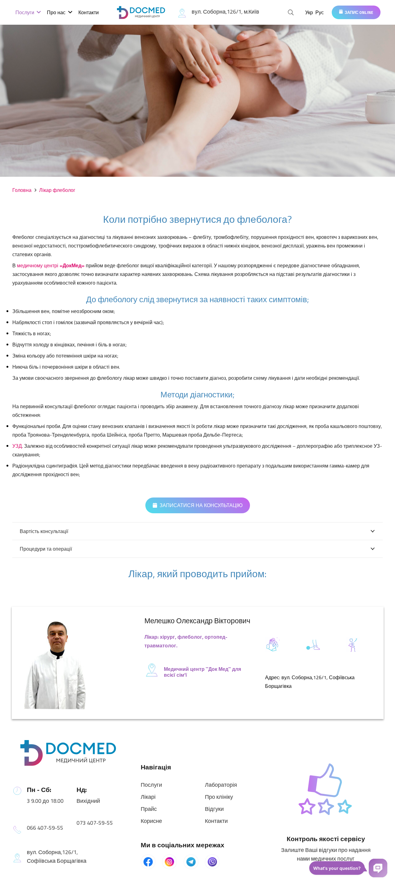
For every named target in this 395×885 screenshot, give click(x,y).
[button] (291, 12)
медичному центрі (51, 265)
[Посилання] (141, 12)
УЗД (17, 446)
